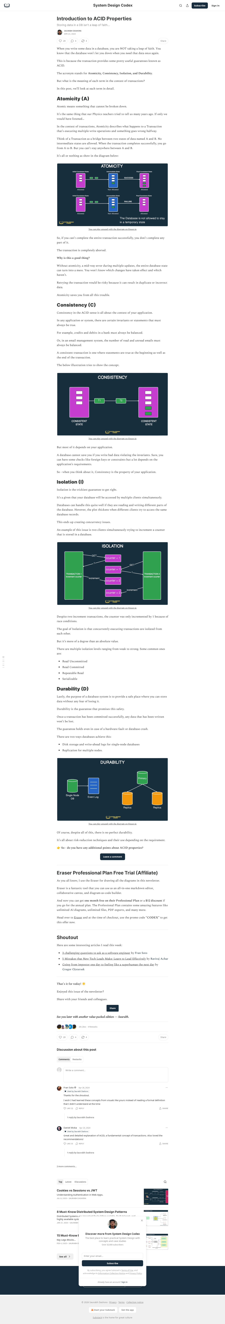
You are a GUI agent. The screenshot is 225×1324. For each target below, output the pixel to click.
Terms (121, 1302)
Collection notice (134, 1302)
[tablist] (70, 1059)
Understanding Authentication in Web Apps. (80, 1194)
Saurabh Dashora (72, 31)
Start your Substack (104, 1309)
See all (63, 1256)
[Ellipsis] (166, 1087)
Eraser (78, 917)
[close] (141, 1220)
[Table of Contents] (3, 662)
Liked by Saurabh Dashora (77, 1091)
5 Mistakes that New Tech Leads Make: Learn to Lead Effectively (104, 959)
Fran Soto (141, 953)
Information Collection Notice (111, 1273)
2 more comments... (67, 1166)
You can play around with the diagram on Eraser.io (112, 229)
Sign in (215, 5)
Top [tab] (60, 1181)
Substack (97, 1317)
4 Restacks (92, 1026)
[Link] (52, 98)
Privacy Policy (135, 1273)
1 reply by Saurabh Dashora (80, 1117)
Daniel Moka (70, 1127)
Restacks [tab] (77, 1059)
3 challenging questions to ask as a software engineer (96, 953)
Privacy (112, 1302)
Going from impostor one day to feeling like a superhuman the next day (108, 964)
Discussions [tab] (80, 1181)
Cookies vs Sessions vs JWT (77, 1190)
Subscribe (199, 5)
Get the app (127, 1309)
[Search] (181, 5)
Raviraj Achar (159, 959)
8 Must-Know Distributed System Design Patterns (92, 1212)
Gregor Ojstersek (73, 969)
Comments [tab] (64, 1059)
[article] (112, 1196)
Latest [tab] (68, 1181)
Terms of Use (127, 1270)
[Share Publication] (187, 5)
